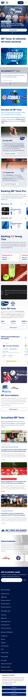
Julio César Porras (15, 209)
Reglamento (4, 597)
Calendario (3, 615)
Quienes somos (5, 652)
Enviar (24, 580)
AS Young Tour (5, 611)
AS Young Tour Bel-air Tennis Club (8, 479)
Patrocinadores (5, 646)
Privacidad (4, 656)
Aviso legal (3, 660)
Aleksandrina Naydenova (16, 223)
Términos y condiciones (7, 670)
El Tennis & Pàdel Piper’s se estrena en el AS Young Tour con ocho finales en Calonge (13, 76)
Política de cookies (8, 684)
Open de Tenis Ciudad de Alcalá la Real (8, 21)
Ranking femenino (5, 604)
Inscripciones (4, 636)
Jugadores (3, 642)
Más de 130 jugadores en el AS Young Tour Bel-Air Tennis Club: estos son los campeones (13, 482)
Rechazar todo (14, 694)
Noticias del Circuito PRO (7, 511)
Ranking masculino (5, 600)
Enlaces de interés (7, 632)
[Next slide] (25, 204)
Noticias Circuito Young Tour (7, 80)
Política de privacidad (6, 664)
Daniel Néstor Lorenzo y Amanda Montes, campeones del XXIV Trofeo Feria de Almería (13, 514)
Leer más (3, 459)
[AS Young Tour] (7, 2)
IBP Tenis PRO (5, 590)
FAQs (2, 649)
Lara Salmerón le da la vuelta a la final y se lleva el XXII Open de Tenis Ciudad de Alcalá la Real (14, 450)
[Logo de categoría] (14, 436)
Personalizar (14, 691)
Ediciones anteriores (6, 607)
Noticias (3, 639)
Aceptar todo (14, 687)
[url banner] (14, 56)
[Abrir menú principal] (25, 2)
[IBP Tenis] (3, 2)
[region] (14, 685)
